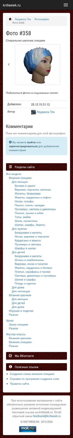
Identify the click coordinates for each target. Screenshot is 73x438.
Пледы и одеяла (25, 283)
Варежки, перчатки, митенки (33, 189)
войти (31, 142)
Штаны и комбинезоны (29, 260)
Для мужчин (19, 228)
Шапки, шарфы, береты (30, 225)
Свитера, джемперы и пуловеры (35, 275)
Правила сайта (19, 383)
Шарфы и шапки (25, 248)
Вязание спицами (20, 178)
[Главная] (10, 19)
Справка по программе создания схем (34, 379)
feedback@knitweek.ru (47, 416)
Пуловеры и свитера (28, 244)
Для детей (18, 252)
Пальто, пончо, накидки (30, 205)
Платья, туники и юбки (29, 213)
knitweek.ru (12, 4)
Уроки (9, 320)
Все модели (13, 174)
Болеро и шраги (25, 185)
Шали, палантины (26, 221)
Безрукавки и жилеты (28, 232)
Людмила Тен (23, 19)
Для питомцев (21, 291)
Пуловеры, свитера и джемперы (35, 209)
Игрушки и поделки (21, 311)
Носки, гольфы (24, 201)
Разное (13, 314)
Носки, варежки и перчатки (32, 236)
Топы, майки (23, 217)
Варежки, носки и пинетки (31, 264)
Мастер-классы (16, 334)
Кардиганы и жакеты (28, 240)
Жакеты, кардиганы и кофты (33, 197)
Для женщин (20, 182)
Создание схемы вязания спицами (32, 374)
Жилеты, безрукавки (28, 193)
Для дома (18, 287)
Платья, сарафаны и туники (32, 271)
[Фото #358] (37, 64)
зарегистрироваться (23, 146)
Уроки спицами (18, 324)
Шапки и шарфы (25, 279)
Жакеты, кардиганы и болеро (33, 268)
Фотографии (41, 19)
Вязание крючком (20, 295)
